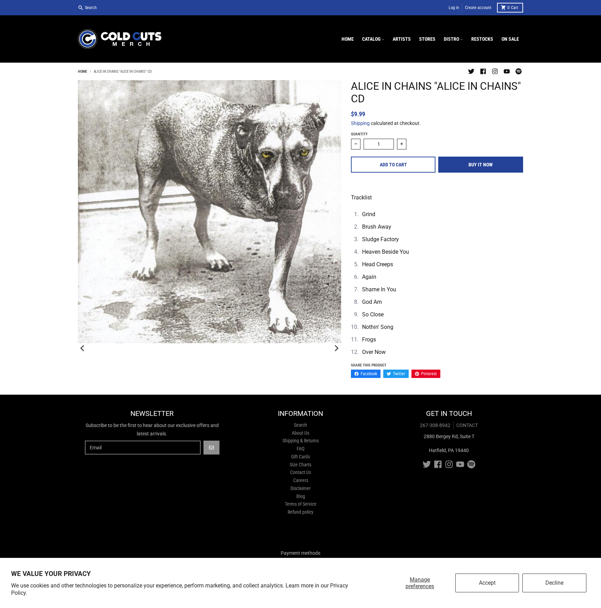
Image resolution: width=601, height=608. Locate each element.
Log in (454, 7)
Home (82, 71)
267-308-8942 (435, 425)
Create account (478, 7)
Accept (487, 582)
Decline (554, 582)
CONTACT (467, 425)
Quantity (359, 134)
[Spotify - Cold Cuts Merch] (518, 71)
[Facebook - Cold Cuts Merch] (483, 71)
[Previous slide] (83, 348)
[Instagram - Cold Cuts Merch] (494, 71)
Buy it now (480, 164)
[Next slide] (336, 348)
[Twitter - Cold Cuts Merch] (471, 71)
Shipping (360, 123)
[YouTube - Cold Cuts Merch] (506, 71)
